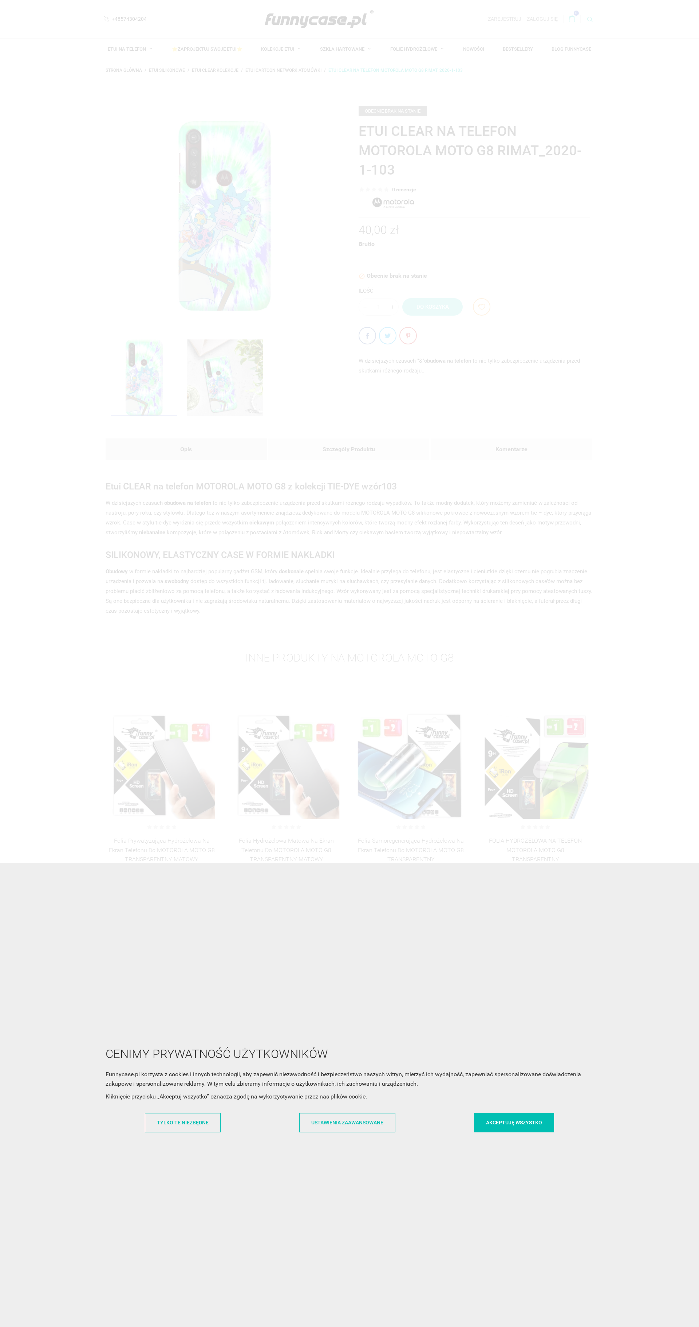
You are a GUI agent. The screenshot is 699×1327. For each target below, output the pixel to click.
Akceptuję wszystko (514, 1122)
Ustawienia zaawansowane (347, 1122)
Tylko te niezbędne (183, 1122)
